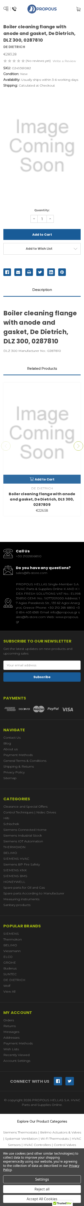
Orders (8, 1020)
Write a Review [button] (64, 61)
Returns (9, 1026)
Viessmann (12, 951)
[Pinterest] (62, 272)
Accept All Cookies (42, 1198)
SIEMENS (11, 934)
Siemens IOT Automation (23, 841)
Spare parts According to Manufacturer (33, 893)
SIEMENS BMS (15, 876)
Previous (6, 446)
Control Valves (65, 1145)
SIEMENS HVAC (16, 859)
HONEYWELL (14, 882)
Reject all (42, 1189)
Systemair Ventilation (21, 1139)
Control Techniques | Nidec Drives (29, 812)
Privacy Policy (14, 772)
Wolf (6, 986)
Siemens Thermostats (20, 1132)
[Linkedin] (51, 272)
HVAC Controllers (37, 1145)
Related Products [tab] (42, 368)
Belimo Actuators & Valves (60, 1132)
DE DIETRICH (14, 980)
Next (78, 446)
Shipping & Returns (18, 766)
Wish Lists (11, 1049)
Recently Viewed (16, 1055)
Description (42, 290)
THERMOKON (14, 847)
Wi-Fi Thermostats (55, 1139)
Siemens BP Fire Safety (21, 864)
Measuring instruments (21, 899)
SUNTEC (10, 974)
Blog (7, 743)
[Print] (29, 272)
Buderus (10, 968)
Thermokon (12, 939)
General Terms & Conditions (24, 761)
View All (9, 991)
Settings (42, 1179)
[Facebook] (7, 272)
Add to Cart (44, 479)
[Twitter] (40, 272)
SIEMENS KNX (15, 870)
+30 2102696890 (28, 556)
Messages (11, 1032)
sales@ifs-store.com (31, 573)
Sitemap (10, 778)
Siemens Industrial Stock (22, 835)
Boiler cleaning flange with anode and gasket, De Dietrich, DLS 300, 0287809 (42, 499)
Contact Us (12, 738)
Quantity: (42, 210)
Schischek (11, 824)
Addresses (11, 1038)
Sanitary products (16, 905)
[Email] (18, 272)
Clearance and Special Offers (25, 807)
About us (10, 749)
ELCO (8, 957)
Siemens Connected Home (25, 830)
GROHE (9, 963)
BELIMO (10, 853)
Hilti (6, 818)
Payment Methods (18, 755)
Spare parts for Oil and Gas (24, 888)
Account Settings (16, 1061)
